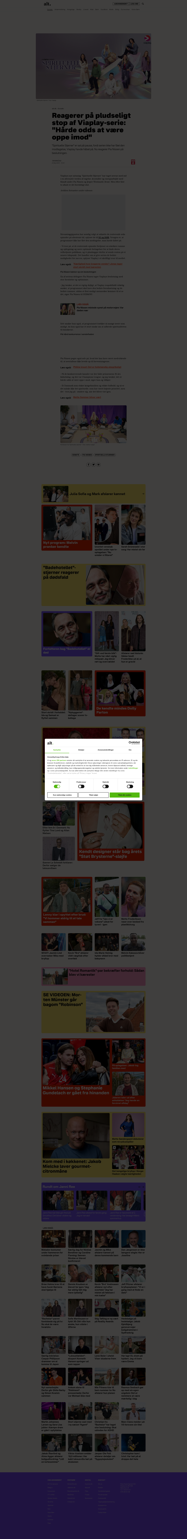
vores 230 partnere (59, 760)
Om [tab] (130, 750)
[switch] (81, 786)
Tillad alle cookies (124, 795)
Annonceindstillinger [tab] (106, 750)
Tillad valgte (93, 795)
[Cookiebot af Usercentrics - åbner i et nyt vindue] (130, 742)
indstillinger (133, 768)
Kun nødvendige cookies (62, 795)
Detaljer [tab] (81, 750)
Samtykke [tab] (57, 750)
